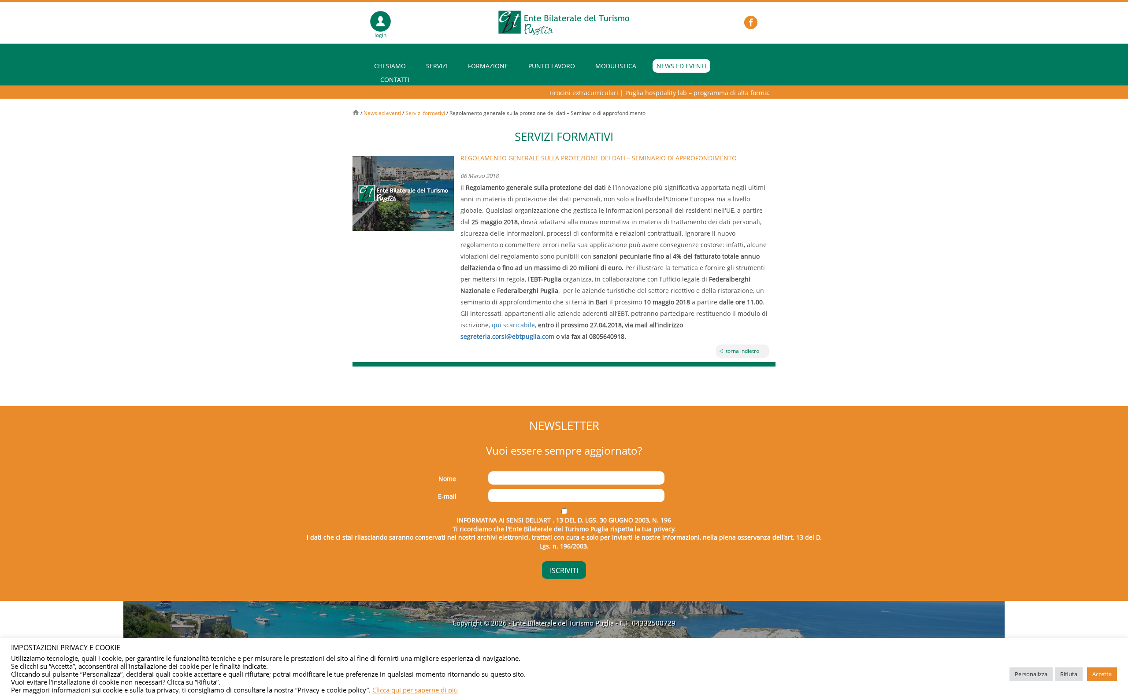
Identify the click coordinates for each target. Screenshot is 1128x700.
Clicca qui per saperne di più (415, 690)
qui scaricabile (513, 325)
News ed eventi (681, 66)
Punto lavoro (551, 66)
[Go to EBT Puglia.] (355, 113)
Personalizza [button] (1031, 674)
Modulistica (615, 66)
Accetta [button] (1102, 674)
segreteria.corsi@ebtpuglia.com (507, 336)
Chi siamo (390, 66)
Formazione (488, 66)
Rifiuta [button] (1068, 674)
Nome (447, 478)
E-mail (447, 496)
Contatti (394, 79)
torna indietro (742, 351)
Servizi (437, 66)
